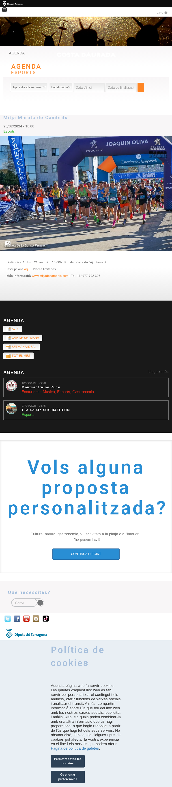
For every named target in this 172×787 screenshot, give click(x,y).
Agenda (13, 320)
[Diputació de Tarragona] (86, 3)
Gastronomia (83, 392)
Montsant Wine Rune (41, 387)
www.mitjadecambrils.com (50, 275)
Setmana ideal (24, 346)
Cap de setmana (25, 338)
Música (49, 392)
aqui (27, 269)
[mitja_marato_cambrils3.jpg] (86, 193)
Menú (6, 6)
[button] (13, 31)
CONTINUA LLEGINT (86, 554)
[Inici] (86, 35)
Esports (63, 392)
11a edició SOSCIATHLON (46, 410)
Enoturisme (31, 392)
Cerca (141, 87)
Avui (15, 329)
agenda (17, 53)
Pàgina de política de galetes (75, 748)
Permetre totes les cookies (68, 761)
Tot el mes (21, 355)
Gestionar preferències (67, 777)
